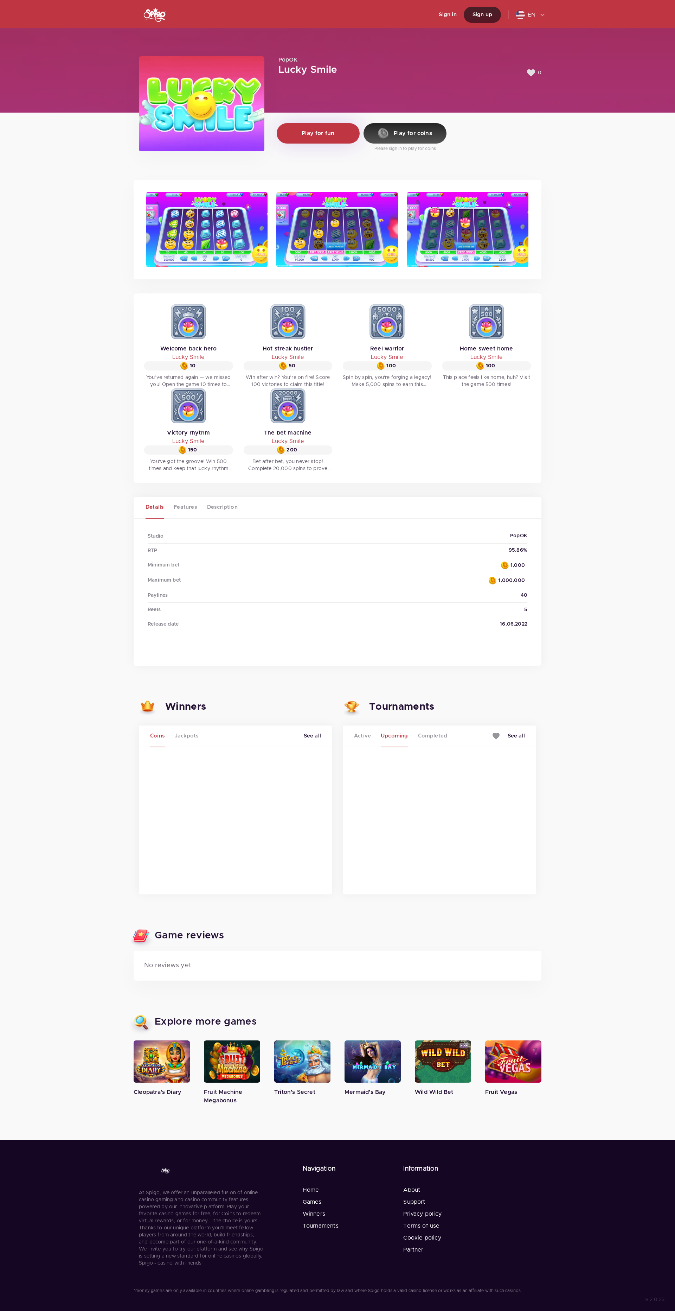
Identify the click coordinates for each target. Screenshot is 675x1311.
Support (414, 1202)
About (411, 1190)
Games (312, 1202)
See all (312, 736)
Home (311, 1190)
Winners (314, 1214)
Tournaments (321, 1226)
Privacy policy (422, 1214)
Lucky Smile (188, 357)
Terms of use (421, 1226)
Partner (413, 1250)
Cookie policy (422, 1238)
